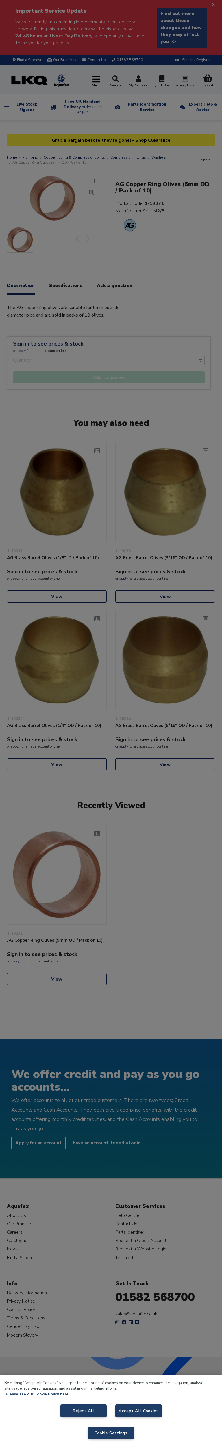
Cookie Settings (111, 1433)
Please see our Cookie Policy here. (37, 1394)
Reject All (83, 1411)
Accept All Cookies (139, 1411)
